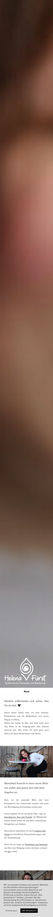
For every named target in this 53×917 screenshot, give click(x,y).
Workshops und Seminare (36, 844)
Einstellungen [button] (11, 910)
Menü (26, 691)
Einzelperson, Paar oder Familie (18, 817)
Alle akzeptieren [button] (29, 910)
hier (9, 851)
